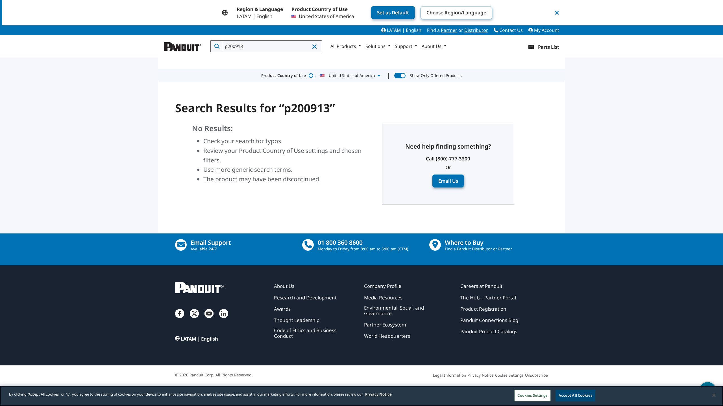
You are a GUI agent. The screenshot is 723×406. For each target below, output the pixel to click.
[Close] (714, 395)
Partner (449, 30)
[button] (315, 46)
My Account (546, 30)
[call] (308, 245)
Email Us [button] (448, 181)
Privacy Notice (378, 394)
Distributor (476, 30)
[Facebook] (179, 319)
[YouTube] (209, 319)
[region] (361, 396)
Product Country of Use (288, 75)
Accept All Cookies (575, 395)
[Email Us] (181, 245)
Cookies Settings (532, 395)
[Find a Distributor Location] (435, 245)
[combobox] (272, 46)
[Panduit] (183, 45)
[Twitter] (194, 319)
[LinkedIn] (223, 319)
